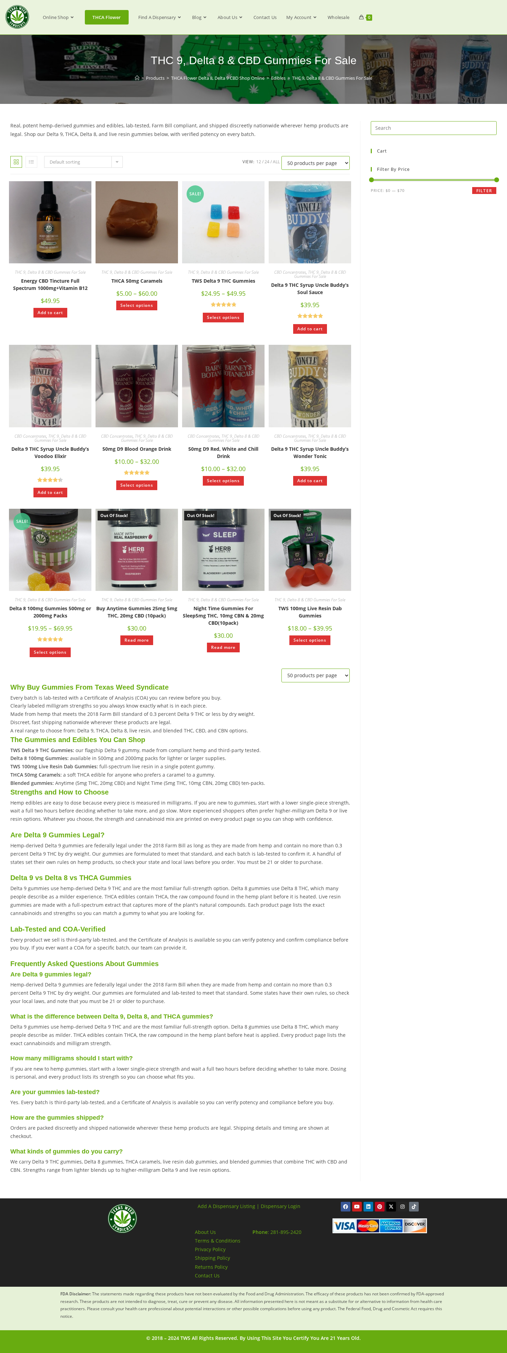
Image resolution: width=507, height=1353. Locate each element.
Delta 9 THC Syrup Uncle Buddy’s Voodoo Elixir (50, 452)
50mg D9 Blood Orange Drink (136, 449)
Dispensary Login (280, 1206)
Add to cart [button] (50, 312)
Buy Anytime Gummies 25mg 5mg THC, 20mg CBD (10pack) (136, 612)
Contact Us (207, 1275)
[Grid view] (16, 162)
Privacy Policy (210, 1249)
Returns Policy (211, 1267)
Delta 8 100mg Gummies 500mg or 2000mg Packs (50, 612)
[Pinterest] (380, 1206)
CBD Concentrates (290, 272)
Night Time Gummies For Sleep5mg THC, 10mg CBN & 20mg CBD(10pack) (223, 615)
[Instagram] (402, 1206)
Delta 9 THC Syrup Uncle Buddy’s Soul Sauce (310, 288)
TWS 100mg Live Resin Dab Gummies (310, 612)
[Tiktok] (414, 1206)
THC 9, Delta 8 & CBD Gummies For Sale (332, 78)
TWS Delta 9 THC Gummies (223, 281)
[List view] (31, 162)
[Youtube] (357, 1206)
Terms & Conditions (217, 1240)
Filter (484, 191)
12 (258, 162)
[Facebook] (345, 1206)
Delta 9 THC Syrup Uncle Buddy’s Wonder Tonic (310, 452)
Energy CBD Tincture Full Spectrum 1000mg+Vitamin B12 (50, 284)
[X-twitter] (391, 1206)
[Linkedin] (368, 1206)
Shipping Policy (212, 1258)
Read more (137, 640)
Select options (136, 305)
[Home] (137, 78)
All (276, 162)
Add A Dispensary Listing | (228, 1206)
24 (267, 162)
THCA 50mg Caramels (136, 281)
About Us (205, 1232)
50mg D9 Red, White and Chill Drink (223, 452)
